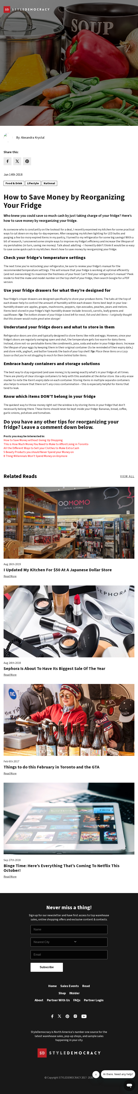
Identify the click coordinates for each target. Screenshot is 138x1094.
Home (52, 986)
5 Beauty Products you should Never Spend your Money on (39, 452)
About (39, 1000)
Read (86, 986)
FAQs (76, 1000)
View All (127, 476)
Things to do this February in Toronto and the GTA (51, 767)
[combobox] (53, 942)
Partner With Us (58, 1000)
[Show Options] (89, 942)
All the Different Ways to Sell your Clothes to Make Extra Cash (41, 448)
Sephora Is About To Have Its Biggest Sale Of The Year (54, 668)
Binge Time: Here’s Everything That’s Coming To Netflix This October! (61, 868)
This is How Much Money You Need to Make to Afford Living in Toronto (46, 444)
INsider (74, 993)
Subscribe (47, 967)
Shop (62, 993)
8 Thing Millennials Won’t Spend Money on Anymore (35, 456)
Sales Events (69, 986)
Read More (10, 576)
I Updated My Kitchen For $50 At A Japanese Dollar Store (58, 570)
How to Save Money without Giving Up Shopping (33, 440)
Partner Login (94, 1000)
